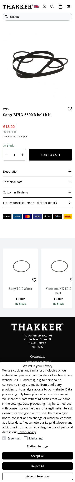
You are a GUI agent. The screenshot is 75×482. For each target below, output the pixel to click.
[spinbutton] (14, 154)
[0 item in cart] (60, 6)
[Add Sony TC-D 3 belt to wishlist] (34, 280)
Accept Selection (37, 476)
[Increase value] (22, 154)
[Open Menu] (68, 6)
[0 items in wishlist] (52, 6)
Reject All (37, 466)
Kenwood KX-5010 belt (58, 291)
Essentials (14, 438)
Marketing (35, 438)
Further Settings (37, 446)
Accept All (37, 456)
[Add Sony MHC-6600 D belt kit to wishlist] (70, 109)
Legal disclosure (56, 422)
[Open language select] (36, 6)
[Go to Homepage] (18, 6)
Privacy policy (27, 432)
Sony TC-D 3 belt (20, 289)
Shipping (23, 136)
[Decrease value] (6, 154)
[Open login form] (44, 6)
